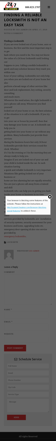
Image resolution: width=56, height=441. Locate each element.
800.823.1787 (32, 7)
